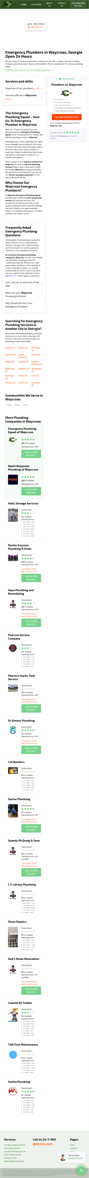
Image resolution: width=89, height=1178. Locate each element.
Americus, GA (10, 354)
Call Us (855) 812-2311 (31, 454)
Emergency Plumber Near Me (14, 1145)
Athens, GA (35, 354)
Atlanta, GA (9, 361)
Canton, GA (23, 382)
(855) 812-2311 (37, 27)
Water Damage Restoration (14, 1161)
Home (23, 4)
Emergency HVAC (10, 1158)
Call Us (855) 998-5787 (31, 491)
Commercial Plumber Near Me (15, 1151)
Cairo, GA (35, 375)
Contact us (62, 4)
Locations (36, 4)
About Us (49, 4)
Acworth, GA (10, 347)
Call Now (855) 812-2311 (67, 116)
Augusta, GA (23, 361)
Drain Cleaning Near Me (12, 1155)
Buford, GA (22, 375)
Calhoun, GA (10, 382)
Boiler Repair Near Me (12, 1148)
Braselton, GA (24, 368)
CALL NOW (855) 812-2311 (78, 4)
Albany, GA (22, 347)
